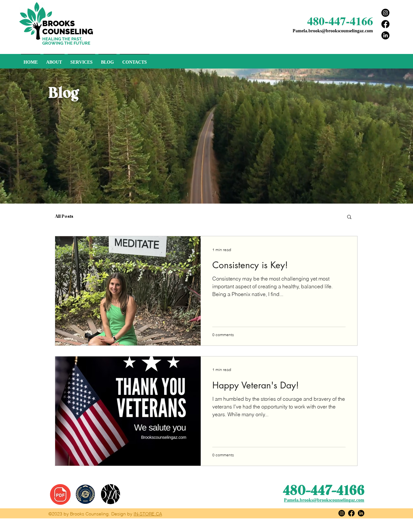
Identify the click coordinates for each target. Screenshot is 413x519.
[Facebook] (385, 24)
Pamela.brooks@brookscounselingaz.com (333, 30)
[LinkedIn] (385, 35)
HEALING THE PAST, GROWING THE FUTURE (66, 41)
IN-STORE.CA (148, 514)
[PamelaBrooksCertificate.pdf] (60, 495)
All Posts (64, 216)
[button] (349, 217)
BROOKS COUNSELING (67, 27)
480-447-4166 (340, 20)
